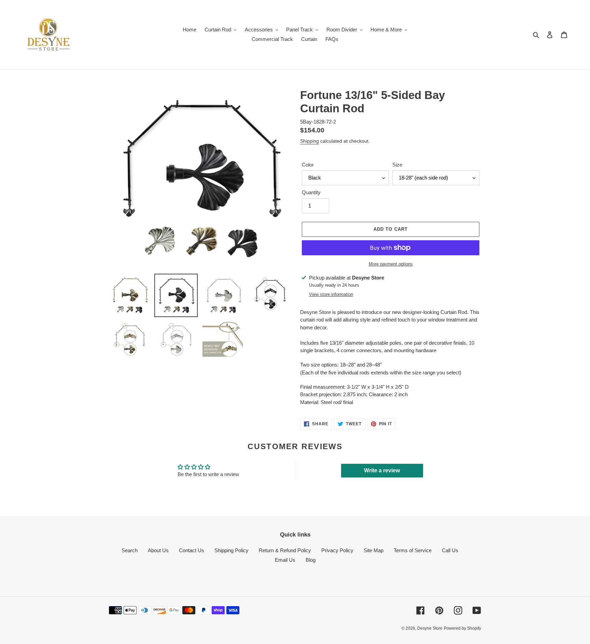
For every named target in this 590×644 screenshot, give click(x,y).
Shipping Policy (231, 550)
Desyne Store (429, 628)
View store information (331, 294)
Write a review (382, 470)
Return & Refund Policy (285, 550)
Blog (310, 560)
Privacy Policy (337, 550)
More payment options (391, 264)
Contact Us (191, 550)
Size (397, 165)
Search (130, 550)
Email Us (285, 560)
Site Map (373, 550)
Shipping (309, 141)
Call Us (450, 550)
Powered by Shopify (462, 628)
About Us (158, 550)
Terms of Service (413, 550)
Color (308, 165)
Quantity (311, 192)
